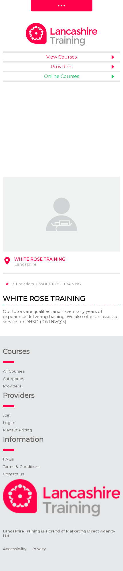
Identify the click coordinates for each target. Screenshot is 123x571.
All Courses (14, 371)
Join (7, 415)
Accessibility (14, 548)
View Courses (61, 57)
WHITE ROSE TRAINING (60, 284)
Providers (61, 66)
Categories (13, 378)
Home (7, 284)
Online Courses (61, 76)
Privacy (39, 548)
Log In (9, 422)
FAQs (8, 459)
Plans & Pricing (17, 430)
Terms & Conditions (21, 466)
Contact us (13, 474)
